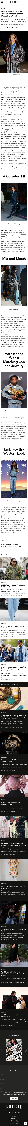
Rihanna (15, 125)
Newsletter (14, 1118)
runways (16, 101)
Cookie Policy (14, 1123)
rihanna (21, 542)
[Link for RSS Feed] (19, 1112)
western (22, 511)
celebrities (4, 546)
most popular (11, 114)
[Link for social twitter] (9, 1112)
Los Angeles (8, 321)
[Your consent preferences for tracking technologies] (25, 1123)
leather (7, 129)
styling (11, 546)
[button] (26, 1050)
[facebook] (5, 27)
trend (24, 97)
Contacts (14, 1116)
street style (10, 103)
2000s (6, 138)
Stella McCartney (6, 147)
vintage (3, 526)
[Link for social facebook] (12, 1112)
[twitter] (12, 27)
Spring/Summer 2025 (13, 145)
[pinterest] (7, 27)
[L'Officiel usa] (14, 2)
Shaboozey (4, 507)
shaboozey (15, 544)
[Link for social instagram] (15, 1112)
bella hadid (14, 542)
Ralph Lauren (15, 147)
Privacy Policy (22, 1094)
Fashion (4, 8)
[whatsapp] (14, 27)
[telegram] (17, 27)
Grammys (4, 423)
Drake (13, 426)
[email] (2, 27)
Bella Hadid (14, 132)
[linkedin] (10, 27)
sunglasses (4, 344)
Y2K (9, 241)
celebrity (3, 103)
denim (14, 97)
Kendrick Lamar (8, 421)
